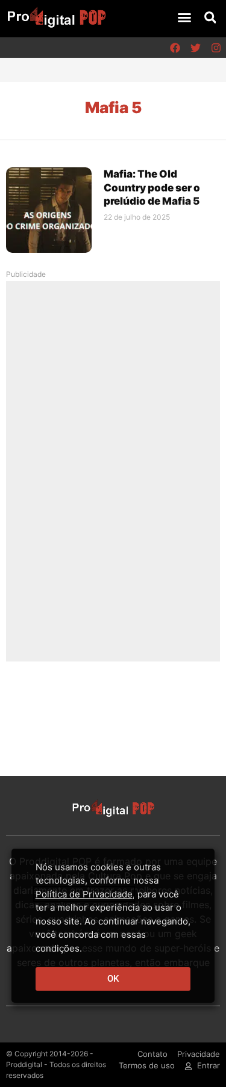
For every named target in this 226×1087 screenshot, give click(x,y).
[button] (184, 17)
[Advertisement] (113, 470)
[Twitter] (195, 47)
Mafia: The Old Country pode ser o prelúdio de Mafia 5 (152, 187)
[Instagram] (216, 47)
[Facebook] (175, 47)
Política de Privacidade (84, 894)
